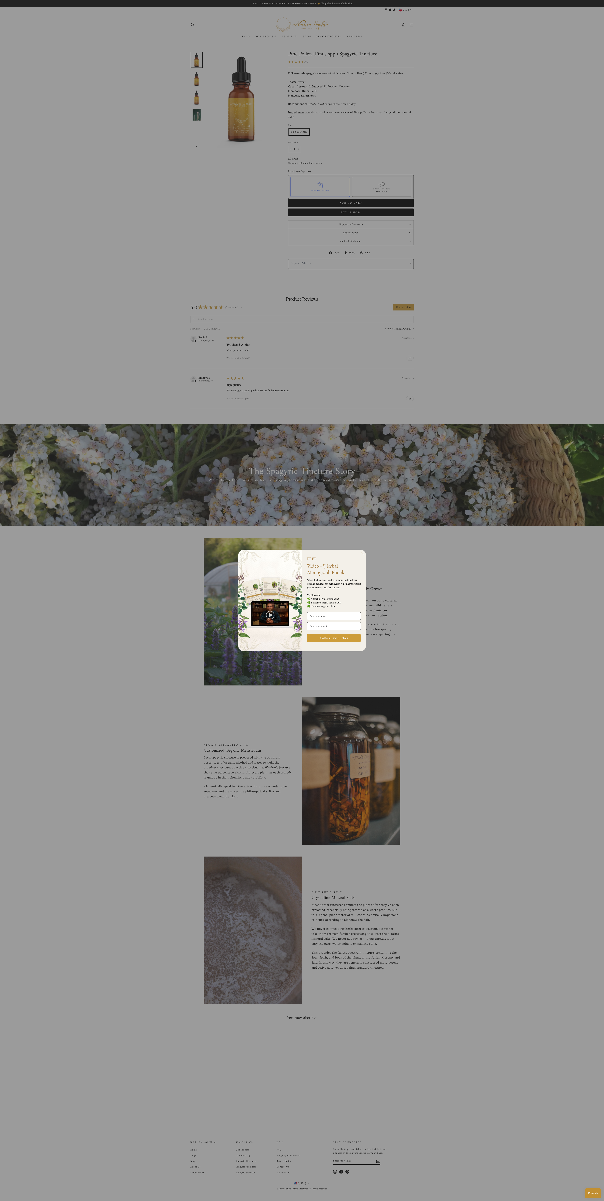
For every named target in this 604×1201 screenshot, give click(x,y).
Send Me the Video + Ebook (334, 638)
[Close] (362, 553)
